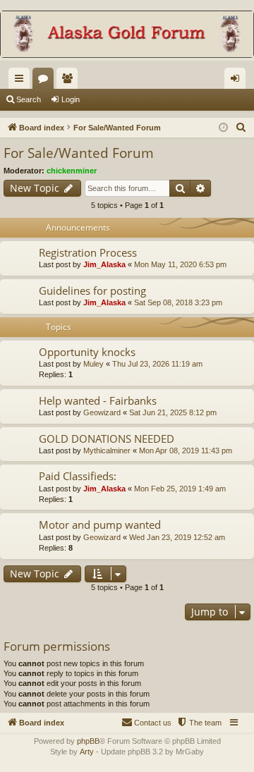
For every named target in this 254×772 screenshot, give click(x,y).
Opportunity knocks (87, 352)
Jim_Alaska (104, 264)
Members (70, 81)
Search (28, 99)
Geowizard (102, 412)
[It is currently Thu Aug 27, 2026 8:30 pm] (223, 128)
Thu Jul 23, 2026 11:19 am (157, 364)
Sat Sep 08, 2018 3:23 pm (178, 302)
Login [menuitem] (238, 81)
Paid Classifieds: (77, 476)
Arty (87, 751)
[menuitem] (241, 127)
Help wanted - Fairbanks (98, 400)
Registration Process (88, 252)
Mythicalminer (107, 450)
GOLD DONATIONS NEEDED (106, 438)
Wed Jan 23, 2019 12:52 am (177, 537)
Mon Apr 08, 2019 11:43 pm (185, 450)
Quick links (22, 81)
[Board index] (127, 36)
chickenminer (72, 170)
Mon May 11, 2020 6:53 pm (180, 264)
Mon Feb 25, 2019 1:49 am (180, 488)
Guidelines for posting (92, 290)
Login (70, 99)
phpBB (88, 741)
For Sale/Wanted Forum (79, 153)
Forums (46, 81)
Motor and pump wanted (100, 524)
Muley (93, 364)
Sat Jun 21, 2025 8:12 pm (173, 412)
